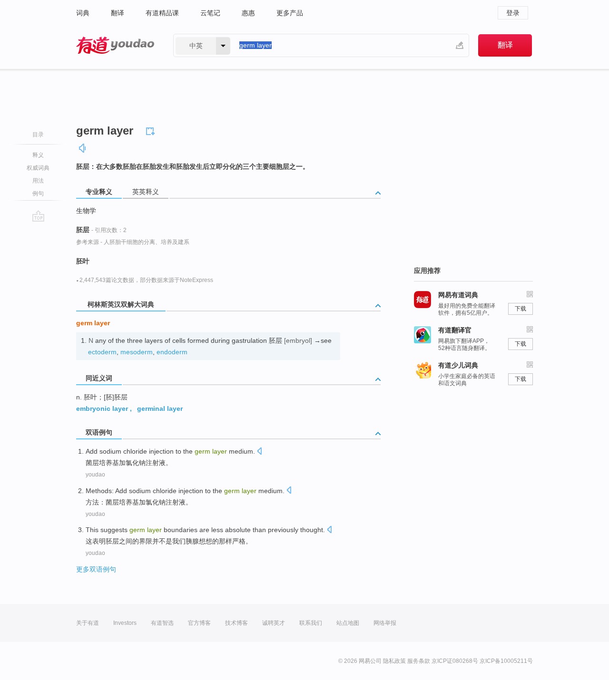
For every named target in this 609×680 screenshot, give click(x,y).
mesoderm (136, 352)
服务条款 (418, 661)
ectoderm (102, 352)
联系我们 (310, 623)
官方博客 (199, 623)
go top (38, 216)
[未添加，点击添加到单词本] (151, 130)
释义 (38, 155)
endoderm (172, 352)
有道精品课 (162, 13)
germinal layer (160, 408)
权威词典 (38, 168)
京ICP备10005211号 (506, 661)
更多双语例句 (96, 569)
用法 (38, 180)
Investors (125, 623)
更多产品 (289, 13)
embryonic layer (102, 408)
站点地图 (347, 623)
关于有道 (87, 623)
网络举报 (384, 623)
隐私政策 (394, 661)
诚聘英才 (273, 623)
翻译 (117, 13)
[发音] (83, 148)
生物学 (86, 210)
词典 (82, 13)
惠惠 (248, 13)
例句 (38, 193)
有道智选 (162, 623)
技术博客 (236, 623)
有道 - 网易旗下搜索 (115, 45)
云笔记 (210, 13)
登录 (513, 13)
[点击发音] (259, 452)
